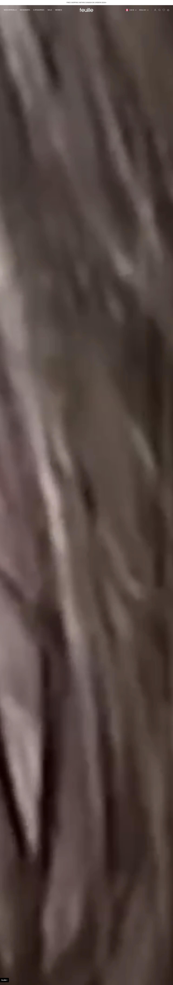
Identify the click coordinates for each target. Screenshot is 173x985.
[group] (86, 495)
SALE (50, 10)
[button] (4, 980)
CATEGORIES (38, 10)
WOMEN (58, 10)
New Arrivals (10, 10)
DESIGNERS (25, 10)
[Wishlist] (164, 10)
